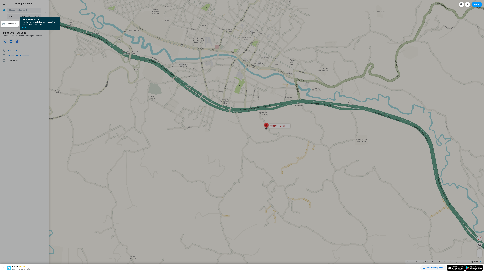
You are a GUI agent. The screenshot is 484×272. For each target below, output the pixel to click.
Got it (24, 28)
